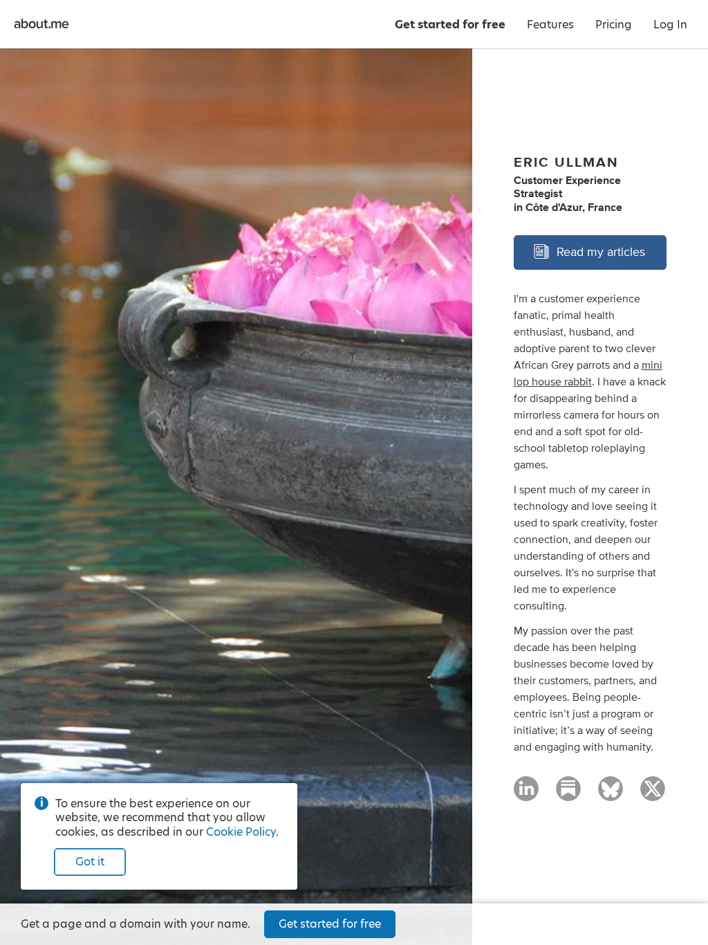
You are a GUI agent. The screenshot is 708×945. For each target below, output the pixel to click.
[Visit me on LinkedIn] (526, 795)
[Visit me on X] (652, 795)
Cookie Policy (241, 832)
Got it (89, 862)
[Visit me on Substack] (568, 795)
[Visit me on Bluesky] (610, 795)
